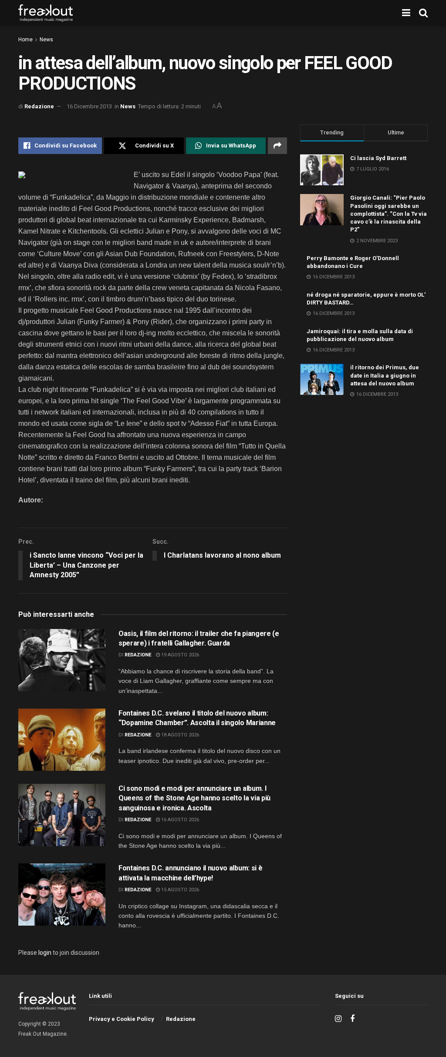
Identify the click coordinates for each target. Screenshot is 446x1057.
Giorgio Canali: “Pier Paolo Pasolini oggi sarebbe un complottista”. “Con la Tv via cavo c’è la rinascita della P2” (388, 213)
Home (25, 40)
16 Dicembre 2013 (89, 106)
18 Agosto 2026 (179, 735)
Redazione (39, 106)
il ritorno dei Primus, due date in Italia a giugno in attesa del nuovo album (384, 375)
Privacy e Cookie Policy (121, 1019)
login (44, 952)
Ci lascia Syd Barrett (378, 158)
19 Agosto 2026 (179, 655)
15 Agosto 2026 (179, 890)
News (46, 40)
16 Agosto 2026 (179, 820)
